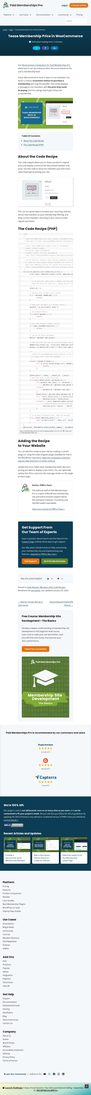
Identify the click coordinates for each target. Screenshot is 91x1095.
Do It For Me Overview (54, 561)
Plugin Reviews (45, 744)
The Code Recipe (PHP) (33, 144)
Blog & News (8, 927)
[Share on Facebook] (45, 48)
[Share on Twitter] (36, 48)
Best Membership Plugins (14, 904)
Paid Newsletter (10, 941)
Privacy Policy (9, 1057)
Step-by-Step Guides (12, 911)
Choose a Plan (78, 5)
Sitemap (6, 1053)
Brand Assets (8, 1043)
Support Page (28, 541)
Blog (11, 30)
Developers (8, 1012)
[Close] (87, 1086)
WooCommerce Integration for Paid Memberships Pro (46, 65)
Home (5, 30)
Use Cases (23, 14)
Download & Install (11, 1005)
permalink (35, 590)
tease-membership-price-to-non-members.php (36, 431)
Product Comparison (12, 893)
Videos (6, 948)
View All (6, 986)
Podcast (6, 945)
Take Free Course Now (36, 649)
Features (7, 14)
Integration (8, 975)
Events (6, 1039)
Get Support (31, 561)
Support (6, 998)
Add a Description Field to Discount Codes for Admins (42, 858)
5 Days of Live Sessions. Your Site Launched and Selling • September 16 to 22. (47, 1089)
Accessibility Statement (13, 1050)
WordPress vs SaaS (11, 907)
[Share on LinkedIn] (54, 48)
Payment (7, 978)
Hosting (6, 1009)
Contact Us (8, 1023)
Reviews (6, 897)
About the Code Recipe (33, 140)
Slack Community (10, 1019)
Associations (8, 923)
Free (5, 961)
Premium (7, 964)
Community (63, 14)
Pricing (79, 14)
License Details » (11, 820)
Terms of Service (10, 1060)
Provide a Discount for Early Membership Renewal (15, 858)
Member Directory (11, 938)
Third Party (8, 982)
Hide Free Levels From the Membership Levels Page (72, 858)
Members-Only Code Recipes (52, 587)
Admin (6, 971)
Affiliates (6, 1046)
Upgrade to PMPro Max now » (43, 554)
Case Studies (8, 900)
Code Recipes (33, 587)
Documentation (43, 14)
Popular (6, 968)
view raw (68, 431)
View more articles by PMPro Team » (48, 509)
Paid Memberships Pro (23, 3)
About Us (7, 1035)
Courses (6, 934)
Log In (65, 5)
